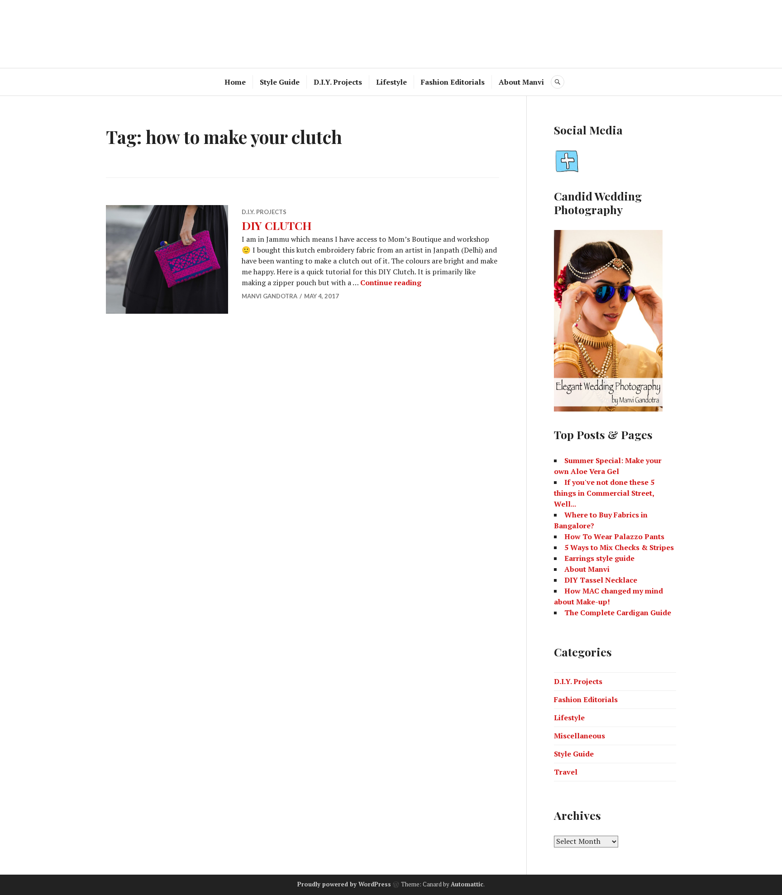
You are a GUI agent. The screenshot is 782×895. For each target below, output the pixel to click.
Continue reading (390, 282)
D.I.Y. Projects (338, 82)
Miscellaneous (579, 736)
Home (235, 82)
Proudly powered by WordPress (344, 884)
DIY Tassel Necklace (600, 580)
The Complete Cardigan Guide (617, 612)
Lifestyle (391, 82)
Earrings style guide (599, 558)
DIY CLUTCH (276, 225)
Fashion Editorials (453, 82)
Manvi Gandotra (269, 296)
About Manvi (521, 82)
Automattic (467, 884)
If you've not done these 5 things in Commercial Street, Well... (604, 493)
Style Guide (280, 82)
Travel (565, 772)
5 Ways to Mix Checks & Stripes (619, 547)
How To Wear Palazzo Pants (614, 536)
